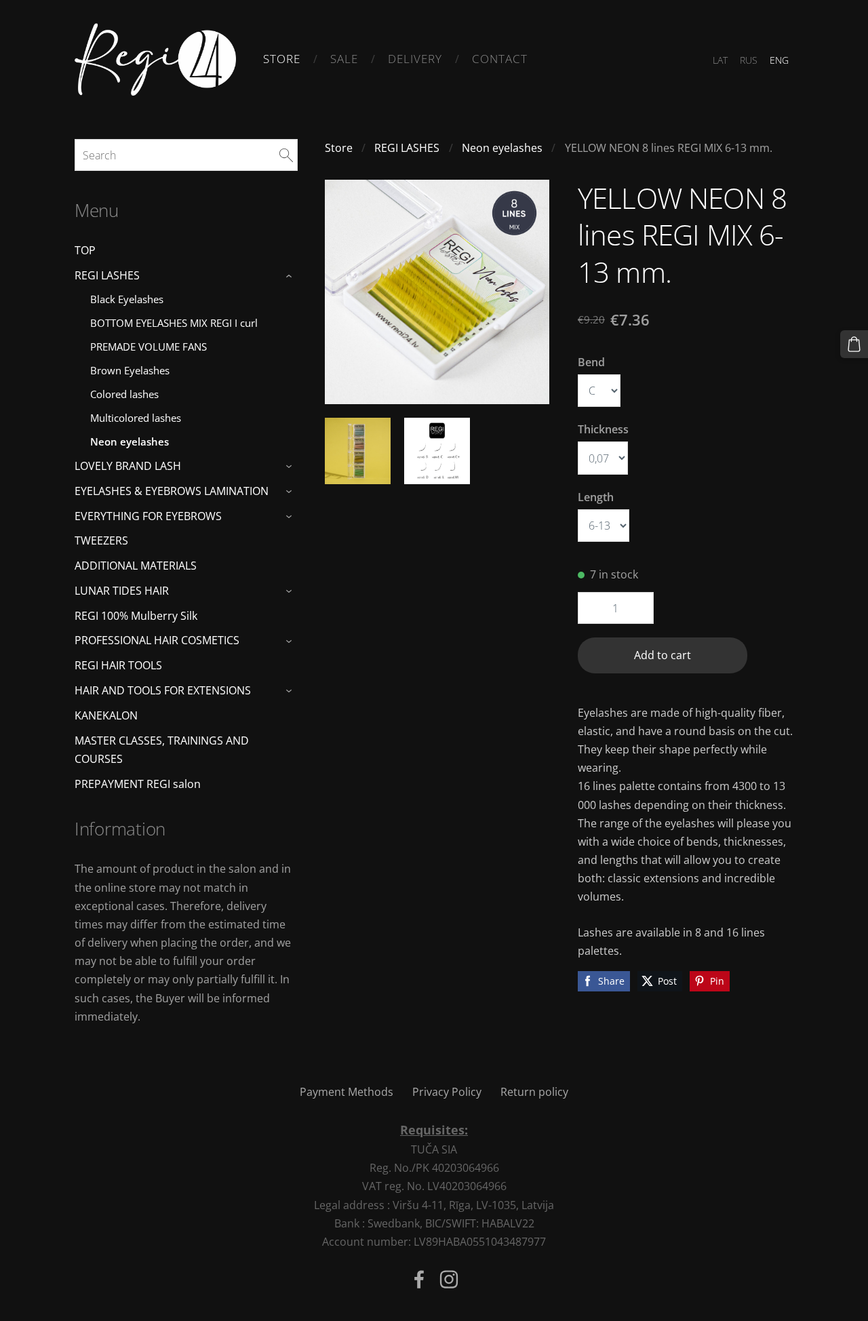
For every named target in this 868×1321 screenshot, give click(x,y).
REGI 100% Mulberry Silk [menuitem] (136, 615)
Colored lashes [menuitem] (124, 394)
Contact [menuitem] (500, 58)
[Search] (286, 155)
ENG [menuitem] (779, 60)
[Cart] (854, 344)
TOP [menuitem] (85, 250)
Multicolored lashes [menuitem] (135, 418)
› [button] (290, 276)
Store (339, 147)
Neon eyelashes (502, 147)
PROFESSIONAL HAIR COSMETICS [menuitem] (157, 640)
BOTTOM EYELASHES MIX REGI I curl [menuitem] (174, 323)
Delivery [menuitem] (415, 58)
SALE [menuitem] (344, 58)
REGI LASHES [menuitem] (107, 275)
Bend (591, 362)
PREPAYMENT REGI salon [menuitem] (138, 783)
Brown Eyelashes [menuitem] (130, 370)
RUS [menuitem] (748, 60)
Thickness (603, 429)
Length (596, 497)
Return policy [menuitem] (534, 1091)
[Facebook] (419, 1279)
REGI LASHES (406, 147)
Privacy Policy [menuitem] (446, 1091)
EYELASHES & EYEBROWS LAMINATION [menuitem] (172, 491)
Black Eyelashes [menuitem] (126, 299)
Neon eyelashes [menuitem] (129, 441)
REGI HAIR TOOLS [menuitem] (118, 665)
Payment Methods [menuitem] (346, 1091)
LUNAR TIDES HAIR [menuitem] (122, 590)
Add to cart (662, 655)
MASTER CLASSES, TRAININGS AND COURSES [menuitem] (162, 749)
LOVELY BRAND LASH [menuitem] (128, 465)
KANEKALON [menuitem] (106, 715)
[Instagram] (448, 1279)
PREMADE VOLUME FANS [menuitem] (148, 346)
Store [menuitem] (281, 58)
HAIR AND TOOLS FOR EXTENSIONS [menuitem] (163, 690)
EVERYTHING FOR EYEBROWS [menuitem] (148, 516)
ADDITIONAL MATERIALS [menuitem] (136, 565)
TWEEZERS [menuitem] (101, 540)
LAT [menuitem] (720, 60)
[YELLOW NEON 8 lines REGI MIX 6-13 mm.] (358, 451)
